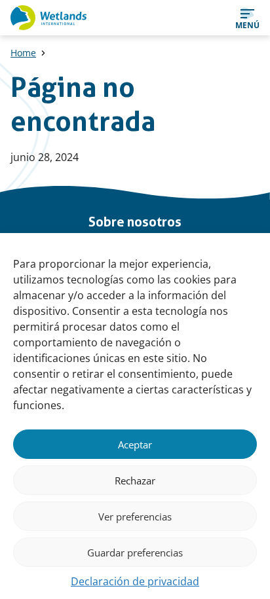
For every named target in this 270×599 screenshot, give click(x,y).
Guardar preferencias (135, 552)
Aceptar (135, 444)
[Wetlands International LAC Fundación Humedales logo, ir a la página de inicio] (48, 17)
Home (23, 52)
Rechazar (135, 480)
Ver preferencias (135, 516)
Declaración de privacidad (135, 581)
